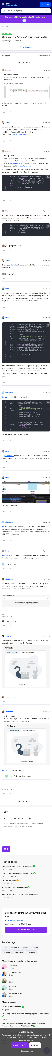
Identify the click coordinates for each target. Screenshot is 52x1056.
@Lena (4, 397)
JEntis (11, 980)
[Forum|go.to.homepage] (11, 4)
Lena (7, 289)
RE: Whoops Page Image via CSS (14, 887)
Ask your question (26, 930)
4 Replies (5, 1010)
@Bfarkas (41, 129)
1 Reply (4, 1019)
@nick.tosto (9, 456)
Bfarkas (8, 70)
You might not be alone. (14, 920)
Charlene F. (13, 966)
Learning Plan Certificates (12, 1007)
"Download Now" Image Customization (17, 866)
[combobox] (26, 10)
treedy (7, 122)
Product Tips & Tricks (10, 876)
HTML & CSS (8, 26)
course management (30, 947)
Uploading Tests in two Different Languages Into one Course (25, 1014)
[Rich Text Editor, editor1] (26, 833)
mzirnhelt (12, 987)
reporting (6, 952)
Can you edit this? (9, 880)
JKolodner (9, 579)
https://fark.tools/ (20, 135)
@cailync (5, 770)
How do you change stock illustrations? (17, 873)
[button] (2, 5)
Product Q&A (7, 869)
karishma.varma (15, 973)
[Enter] (4, 10)
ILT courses (31, 952)
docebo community (11, 947)
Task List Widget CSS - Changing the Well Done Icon (22, 894)
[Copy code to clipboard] (48, 177)
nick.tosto (9, 393)
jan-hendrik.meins (15, 994)
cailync (8, 636)
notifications (19, 952)
